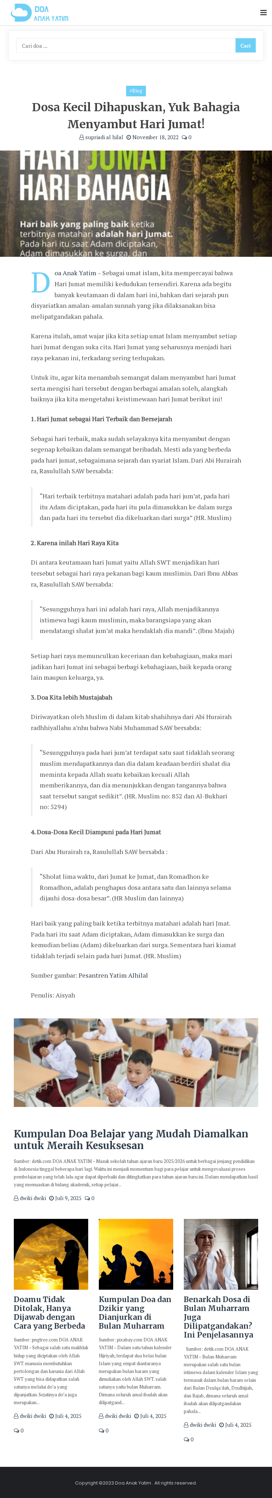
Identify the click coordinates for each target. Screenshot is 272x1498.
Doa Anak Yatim (75, 272)
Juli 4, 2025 (67, 1415)
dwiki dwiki (32, 1198)
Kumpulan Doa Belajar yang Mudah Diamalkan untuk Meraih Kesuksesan (131, 1139)
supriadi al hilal (103, 137)
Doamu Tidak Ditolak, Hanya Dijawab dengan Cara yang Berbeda (49, 1313)
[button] (263, 13)
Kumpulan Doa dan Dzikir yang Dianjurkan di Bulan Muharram (135, 1313)
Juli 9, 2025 (67, 1198)
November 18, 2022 (154, 137)
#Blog (136, 90)
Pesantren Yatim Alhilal (113, 975)
